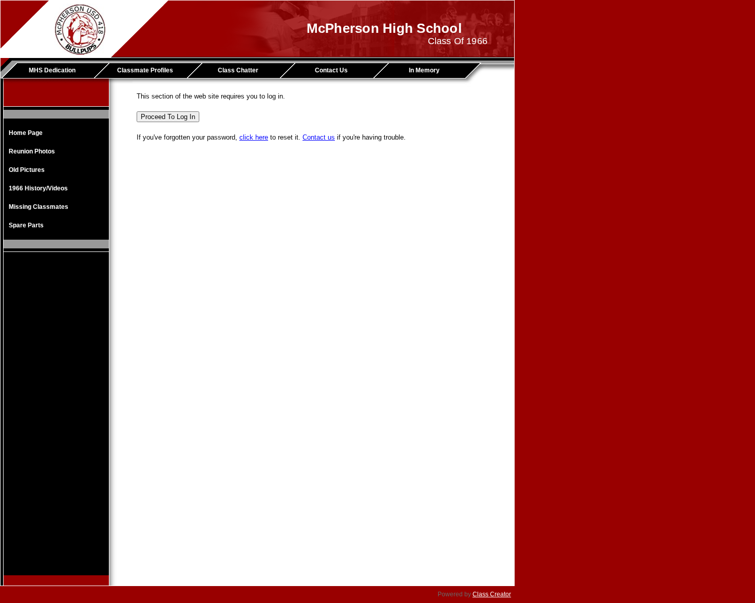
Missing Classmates (38, 206)
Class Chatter (238, 70)
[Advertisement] (56, 421)
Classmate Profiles (145, 70)
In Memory (424, 70)
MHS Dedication (52, 70)
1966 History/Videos (38, 188)
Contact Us (331, 70)
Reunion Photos (32, 151)
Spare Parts (26, 225)
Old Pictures (27, 169)
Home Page (26, 133)
